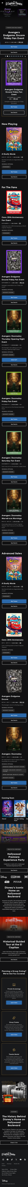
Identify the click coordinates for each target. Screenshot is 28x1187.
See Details (14, 49)
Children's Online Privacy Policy (9, 1171)
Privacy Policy (13, 1169)
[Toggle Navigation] (2, 3)
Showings (9, 1163)
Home (3, 1163)
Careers (4, 1165)
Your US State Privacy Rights (8, 1173)
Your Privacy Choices (7, 1175)
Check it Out (14, 1142)
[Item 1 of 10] (5, 56)
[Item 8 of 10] (18, 56)
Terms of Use (5, 1169)
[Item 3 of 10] (9, 56)
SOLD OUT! (14, 360)
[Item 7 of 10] (16, 56)
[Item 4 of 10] (11, 56)
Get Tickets (14, 44)
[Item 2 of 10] (7, 56)
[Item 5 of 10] (13, 56)
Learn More (14, 1002)
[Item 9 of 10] (20, 56)
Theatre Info (16, 1163)
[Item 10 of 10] (22, 56)
